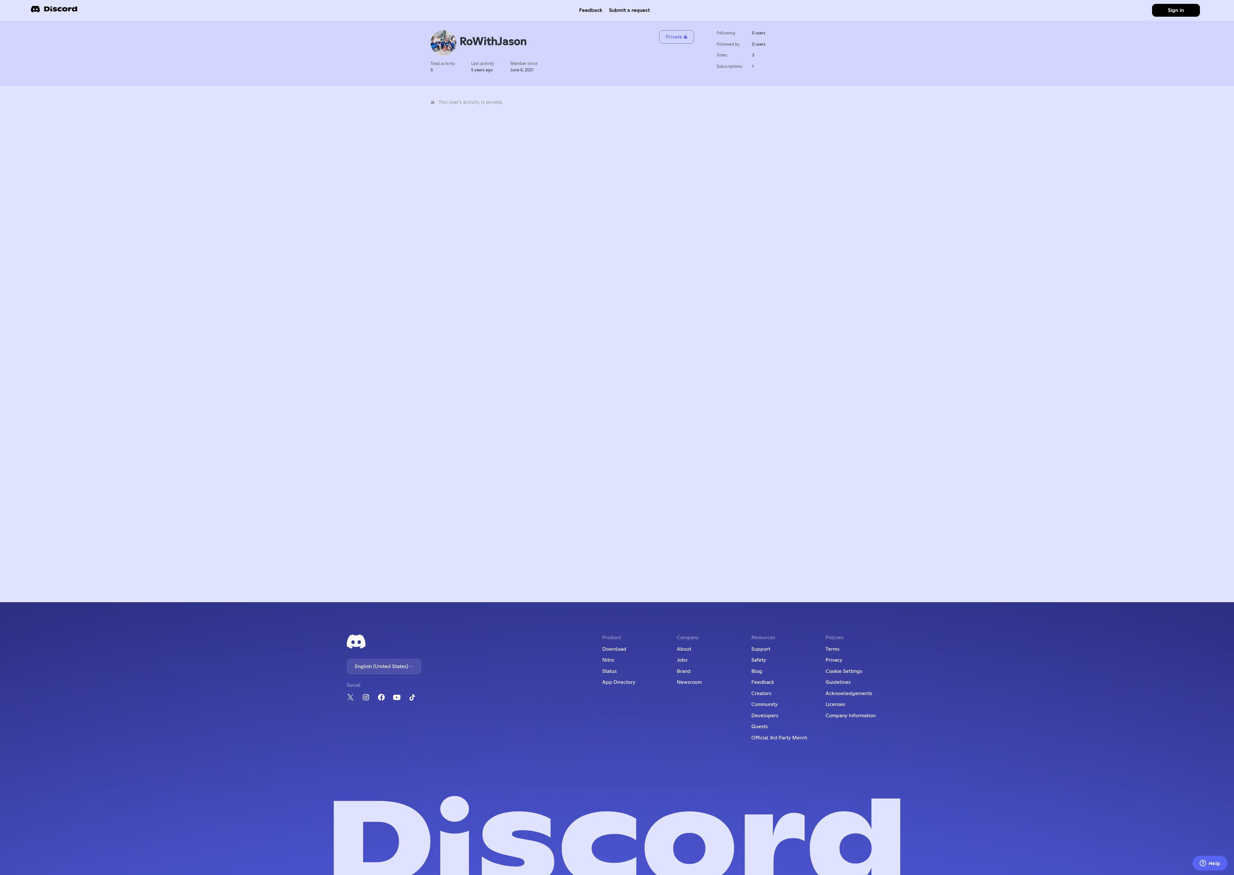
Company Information (851, 715)
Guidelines (838, 682)
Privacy (834, 660)
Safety (758, 660)
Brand (684, 671)
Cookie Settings (844, 671)
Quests (759, 726)
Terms (832, 649)
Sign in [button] (1176, 10)
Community (764, 704)
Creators (761, 693)
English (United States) (382, 666)
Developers (764, 715)
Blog (756, 671)
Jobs (682, 660)
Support (760, 649)
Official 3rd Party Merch (779, 737)
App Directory (618, 682)
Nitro (608, 660)
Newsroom (689, 682)
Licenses (835, 704)
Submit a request (629, 10)
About (684, 649)
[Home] (54, 11)
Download (614, 649)
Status (609, 671)
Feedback (591, 10)
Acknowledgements (849, 693)
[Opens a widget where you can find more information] (1210, 864)
